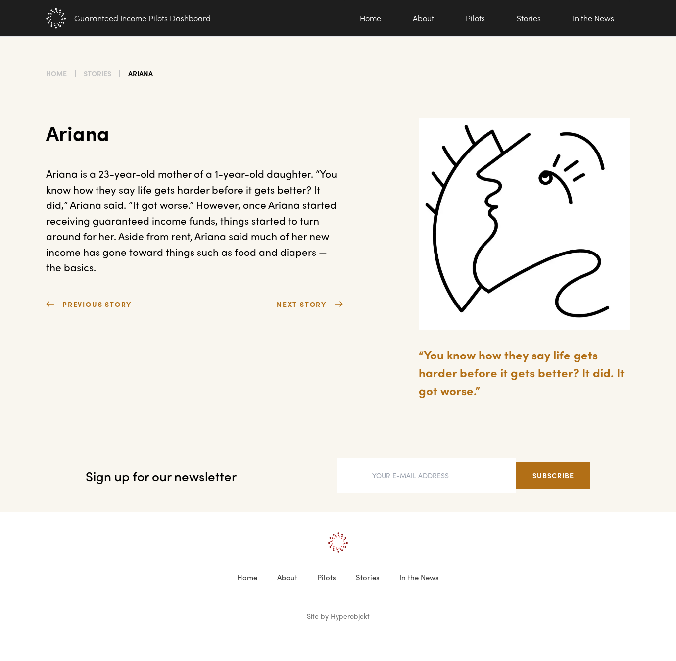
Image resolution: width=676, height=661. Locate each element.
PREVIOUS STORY (97, 304)
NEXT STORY (302, 304)
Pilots (475, 18)
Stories (529, 18)
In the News (593, 18)
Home (370, 18)
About (423, 18)
